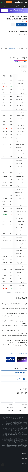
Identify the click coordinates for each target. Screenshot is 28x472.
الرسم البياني (20, 48)
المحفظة (25, 407)
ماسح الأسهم (19, 6)
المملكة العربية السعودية (9, 6)
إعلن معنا (11, 404)
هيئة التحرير (10, 410)
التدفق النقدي (4, 51)
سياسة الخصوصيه (24, 458)
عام (26, 48)
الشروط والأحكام (24, 453)
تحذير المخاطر (24, 463)
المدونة (25, 401)
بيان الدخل (18, 51)
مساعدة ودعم (10, 407)
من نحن (11, 401)
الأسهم (25, 6)
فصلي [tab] (18, 66)
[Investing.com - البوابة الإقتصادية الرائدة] (19, 2)
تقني (6, 48)
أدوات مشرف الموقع (23, 410)
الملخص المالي (24, 51)
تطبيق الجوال (24, 404)
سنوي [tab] (24, 66)
